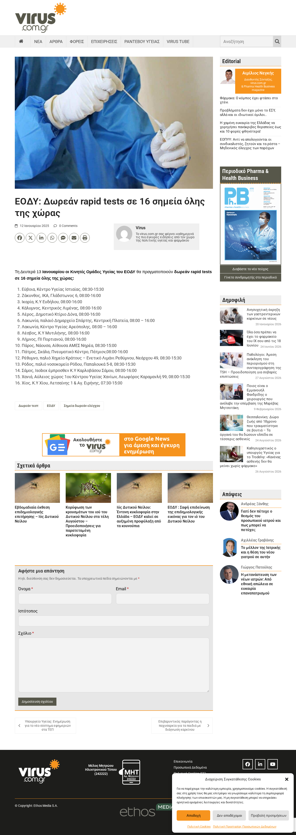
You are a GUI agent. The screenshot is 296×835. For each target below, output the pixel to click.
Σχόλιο (26, 633)
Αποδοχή (193, 815)
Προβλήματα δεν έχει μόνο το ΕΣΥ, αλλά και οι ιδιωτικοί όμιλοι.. (247, 112)
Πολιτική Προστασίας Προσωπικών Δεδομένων (244, 826)
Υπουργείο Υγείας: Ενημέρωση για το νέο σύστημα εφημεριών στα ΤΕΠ (48, 725)
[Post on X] (30, 238)
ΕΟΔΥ (51, 406)
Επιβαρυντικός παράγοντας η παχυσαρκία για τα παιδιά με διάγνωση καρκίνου (180, 725)
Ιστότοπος (28, 611)
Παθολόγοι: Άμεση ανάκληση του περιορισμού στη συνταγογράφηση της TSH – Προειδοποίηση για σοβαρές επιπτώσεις (250, 366)
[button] (286, 779)
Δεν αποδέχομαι (229, 815)
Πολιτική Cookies (199, 826)
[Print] (85, 238)
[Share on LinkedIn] (41, 238)
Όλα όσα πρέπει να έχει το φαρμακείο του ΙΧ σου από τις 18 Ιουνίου (264, 338)
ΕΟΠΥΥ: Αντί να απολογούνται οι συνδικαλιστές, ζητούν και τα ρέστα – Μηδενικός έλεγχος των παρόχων (250, 143)
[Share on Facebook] (20, 238)
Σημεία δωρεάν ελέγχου (82, 406)
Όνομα (25, 588)
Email (122, 588)
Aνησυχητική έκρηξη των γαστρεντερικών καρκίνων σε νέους (263, 314)
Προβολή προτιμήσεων (269, 815)
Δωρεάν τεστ (28, 406)
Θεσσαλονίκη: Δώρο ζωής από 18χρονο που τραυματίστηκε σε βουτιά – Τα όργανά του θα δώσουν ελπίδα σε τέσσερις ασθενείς (249, 428)
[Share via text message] (63, 238)
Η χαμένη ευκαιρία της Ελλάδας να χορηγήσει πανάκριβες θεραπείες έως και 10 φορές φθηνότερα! (250, 127)
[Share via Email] (74, 238)
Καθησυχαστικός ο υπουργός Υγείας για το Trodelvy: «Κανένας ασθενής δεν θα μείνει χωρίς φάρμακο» (250, 457)
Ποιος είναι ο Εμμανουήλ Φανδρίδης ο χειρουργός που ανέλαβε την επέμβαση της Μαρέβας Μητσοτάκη (249, 397)
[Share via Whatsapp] (52, 238)
